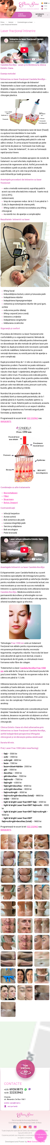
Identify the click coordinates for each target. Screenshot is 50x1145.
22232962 (13, 1092)
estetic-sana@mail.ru (12, 1103)
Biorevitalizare (10, 493)
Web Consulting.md (36, 1142)
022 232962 (32, 418)
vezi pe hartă (12, 1106)
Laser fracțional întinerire (9, 24)
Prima (2, 22)
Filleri (6, 496)
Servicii (10, 22)
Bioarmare (9, 499)
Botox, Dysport (11, 502)
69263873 (13, 1089)
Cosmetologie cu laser (25, 22)
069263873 (6, 421)
